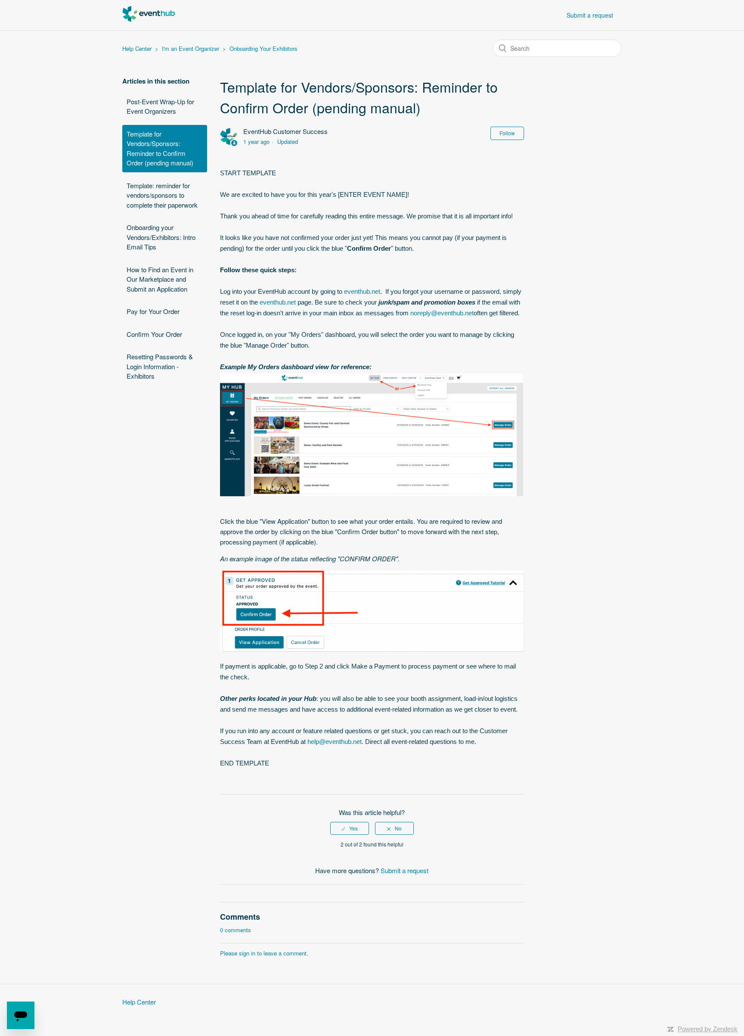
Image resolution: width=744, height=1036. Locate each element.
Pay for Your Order (153, 311)
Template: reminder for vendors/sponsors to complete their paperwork (162, 195)
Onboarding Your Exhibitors (263, 48)
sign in (247, 953)
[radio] (349, 828)
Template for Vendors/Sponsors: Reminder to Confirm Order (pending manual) (160, 148)
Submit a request (590, 15)
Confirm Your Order (154, 334)
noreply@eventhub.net (442, 313)
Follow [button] (507, 133)
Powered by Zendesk (708, 1029)
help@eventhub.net (334, 741)
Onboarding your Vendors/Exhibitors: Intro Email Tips (161, 237)
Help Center (137, 48)
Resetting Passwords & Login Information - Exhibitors (160, 366)
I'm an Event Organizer (190, 48)
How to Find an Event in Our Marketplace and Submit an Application (160, 279)
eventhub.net (362, 291)
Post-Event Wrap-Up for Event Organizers (160, 106)
